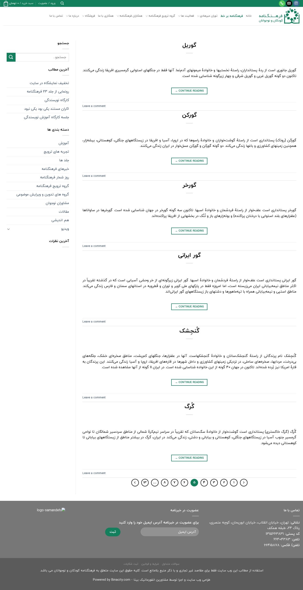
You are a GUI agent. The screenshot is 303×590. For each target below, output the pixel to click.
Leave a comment (94, 106)
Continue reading (189, 91)
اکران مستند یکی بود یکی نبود (46, 108)
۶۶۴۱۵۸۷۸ (271, 545)
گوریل (189, 45)
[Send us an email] (289, 3)
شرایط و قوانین (150, 564)
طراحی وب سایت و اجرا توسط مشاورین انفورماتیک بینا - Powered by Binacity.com (151, 580)
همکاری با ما (106, 16)
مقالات (64, 211)
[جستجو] (62, 3)
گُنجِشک (189, 331)
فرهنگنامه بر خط (231, 16)
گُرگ (189, 407)
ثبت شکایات (131, 564)
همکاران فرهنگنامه (131, 16)
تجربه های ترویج (56, 151)
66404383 (281, 539)
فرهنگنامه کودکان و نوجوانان (74, 570)
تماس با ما (56, 16)
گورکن (189, 115)
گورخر (189, 185)
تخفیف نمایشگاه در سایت (49, 83)
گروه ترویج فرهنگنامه (162, 16)
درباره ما (74, 16)
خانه (249, 16)
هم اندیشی (60, 220)
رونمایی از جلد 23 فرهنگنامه (48, 91)
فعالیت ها (187, 16)
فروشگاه (90, 16)
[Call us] (282, 3)
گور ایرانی (189, 256)
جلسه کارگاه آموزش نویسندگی (46, 117)
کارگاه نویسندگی (57, 100)
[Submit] (11, 57)
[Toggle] (8, 229)
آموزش (64, 143)
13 (145, 482)
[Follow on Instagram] (296, 3)
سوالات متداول (170, 564)
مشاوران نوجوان (57, 203)
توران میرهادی (208, 16)
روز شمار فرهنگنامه (54, 177)
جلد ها (64, 160)
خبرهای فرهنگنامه (55, 169)
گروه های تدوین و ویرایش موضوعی (42, 194)
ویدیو (65, 228)
